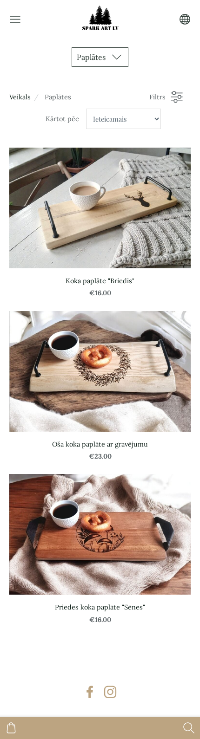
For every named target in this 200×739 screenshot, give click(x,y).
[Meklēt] (189, 728)
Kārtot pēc (62, 119)
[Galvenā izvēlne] (15, 19)
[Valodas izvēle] (185, 19)
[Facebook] (89, 692)
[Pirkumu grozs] (11, 728)
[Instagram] (110, 692)
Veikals (20, 97)
